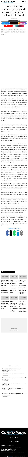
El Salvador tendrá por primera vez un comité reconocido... (14, 378)
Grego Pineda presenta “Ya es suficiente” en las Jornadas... (14, 383)
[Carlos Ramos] (14, 323)
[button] (25, 1)
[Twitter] (15, 438)
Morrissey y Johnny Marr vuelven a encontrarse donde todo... (11, 369)
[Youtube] (17, 438)
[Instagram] (13, 438)
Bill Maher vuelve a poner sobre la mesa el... (13, 374)
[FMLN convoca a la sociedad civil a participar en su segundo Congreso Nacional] (14, 298)
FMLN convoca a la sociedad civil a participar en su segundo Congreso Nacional (14, 306)
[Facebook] (10, 438)
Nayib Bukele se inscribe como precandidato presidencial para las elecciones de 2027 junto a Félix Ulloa (22, 287)
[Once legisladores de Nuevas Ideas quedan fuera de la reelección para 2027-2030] (14, 277)
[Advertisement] (14, 71)
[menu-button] (23, 1)
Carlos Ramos (14, 328)
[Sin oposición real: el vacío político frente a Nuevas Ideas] (5, 298)
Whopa (10, 456)
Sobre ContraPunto (14, 441)
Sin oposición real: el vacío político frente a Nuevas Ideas (5, 305)
